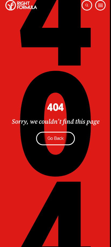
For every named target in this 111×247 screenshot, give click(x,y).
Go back (55, 138)
